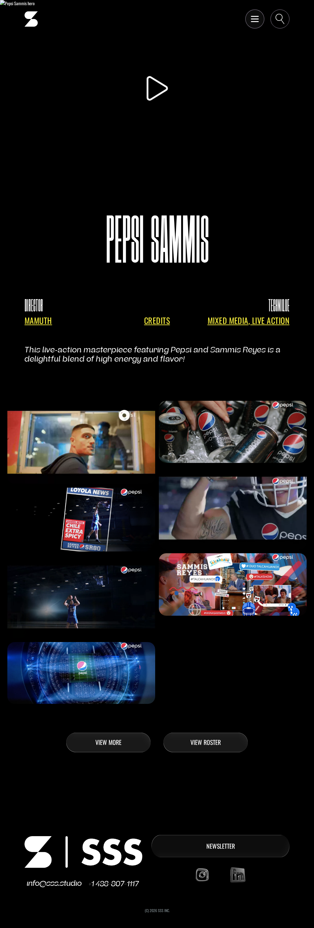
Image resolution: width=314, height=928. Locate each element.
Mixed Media (228, 320)
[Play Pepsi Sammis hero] (157, 88)
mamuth (38, 320)
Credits (157, 320)
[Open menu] (255, 19)
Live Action (270, 320)
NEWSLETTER (220, 846)
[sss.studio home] (31, 19)
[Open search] (280, 19)
